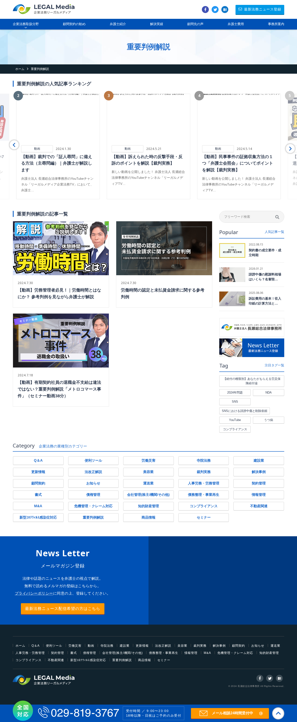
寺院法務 (204, 460)
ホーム (20, 645)
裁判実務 (204, 472)
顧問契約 (38, 483)
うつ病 (268, 420)
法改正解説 (93, 472)
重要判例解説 (93, 517)
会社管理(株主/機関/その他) (148, 495)
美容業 (148, 472)
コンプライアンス (235, 429)
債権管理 (93, 495)
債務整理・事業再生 (203, 495)
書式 (38, 495)
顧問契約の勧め (74, 24)
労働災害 (148, 460)
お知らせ (93, 483)
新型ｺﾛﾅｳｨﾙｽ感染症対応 (38, 517)
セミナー (204, 517)
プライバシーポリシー (34, 593)
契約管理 (259, 483)
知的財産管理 (148, 506)
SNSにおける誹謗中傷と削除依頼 (244, 411)
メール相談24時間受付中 (232, 713)
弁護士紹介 (118, 24)
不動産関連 (259, 506)
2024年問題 (235, 392)
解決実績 (156, 24)
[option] (58, 146)
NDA (268, 392)
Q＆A (38, 460)
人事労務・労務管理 (203, 483)
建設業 (259, 460)
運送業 (148, 483)
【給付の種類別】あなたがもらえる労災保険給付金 (252, 381)
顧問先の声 (195, 24)
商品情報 (148, 517)
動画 (91, 645)
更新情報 (38, 472)
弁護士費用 (236, 24)
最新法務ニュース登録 (262, 9)
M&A (38, 506)
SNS (235, 401)
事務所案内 (276, 24)
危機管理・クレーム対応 (93, 506)
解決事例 (259, 472)
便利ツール (93, 460)
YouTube (235, 420)
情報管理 (259, 495)
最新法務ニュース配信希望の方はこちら (62, 608)
